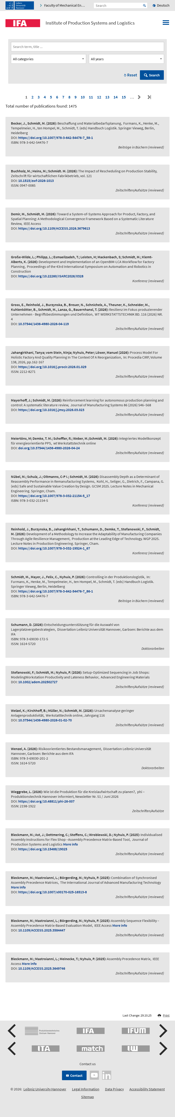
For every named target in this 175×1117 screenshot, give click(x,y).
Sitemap (87, 1096)
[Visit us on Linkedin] (106, 1074)
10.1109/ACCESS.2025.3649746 (41, 968)
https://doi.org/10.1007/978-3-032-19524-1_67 (54, 548)
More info (70, 844)
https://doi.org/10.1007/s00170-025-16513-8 (52, 892)
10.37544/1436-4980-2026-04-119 (43, 323)
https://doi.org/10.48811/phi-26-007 (46, 801)
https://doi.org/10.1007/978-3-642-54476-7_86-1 (55, 591)
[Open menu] (166, 24)
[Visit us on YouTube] (94, 1074)
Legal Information (85, 1089)
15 (124, 97)
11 (91, 97)
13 (107, 97)
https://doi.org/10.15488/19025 (42, 849)
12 (99, 97)
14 (115, 97)
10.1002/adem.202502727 (37, 682)
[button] (12, 1031)
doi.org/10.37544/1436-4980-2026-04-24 (49, 448)
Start (144, 5)
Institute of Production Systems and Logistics (90, 23)
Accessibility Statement (147, 1089)
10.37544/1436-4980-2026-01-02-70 (45, 720)
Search (154, 75)
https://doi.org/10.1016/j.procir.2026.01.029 (52, 366)
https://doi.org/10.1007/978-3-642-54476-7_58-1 (55, 137)
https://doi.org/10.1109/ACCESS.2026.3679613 (54, 228)
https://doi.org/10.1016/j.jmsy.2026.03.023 (51, 409)
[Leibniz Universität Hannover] (19, 5)
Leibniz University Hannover (44, 1089)
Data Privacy (114, 1089)
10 (83, 97)
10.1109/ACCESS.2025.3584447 (41, 930)
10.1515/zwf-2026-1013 (36, 180)
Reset (132, 75)
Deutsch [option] (163, 5)
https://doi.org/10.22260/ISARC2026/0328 (50, 276)
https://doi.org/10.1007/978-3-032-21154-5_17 (54, 495)
